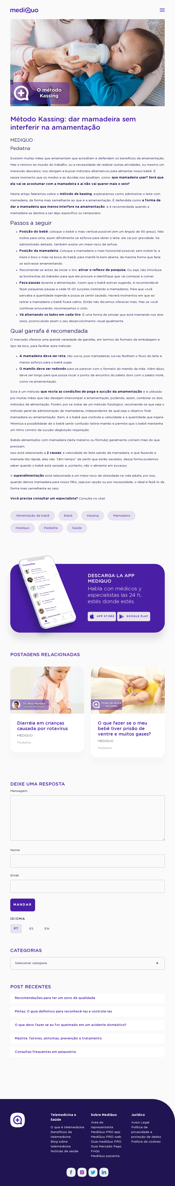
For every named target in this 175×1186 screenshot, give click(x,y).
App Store (105, 616)
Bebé (68, 515)
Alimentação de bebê (32, 515)
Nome (15, 850)
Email (14, 875)
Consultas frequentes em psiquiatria (45, 1052)
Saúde (77, 528)
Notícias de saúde (64, 1151)
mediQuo (21, 140)
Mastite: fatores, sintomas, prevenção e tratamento (58, 1038)
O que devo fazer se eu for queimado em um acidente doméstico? (70, 1025)
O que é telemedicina (67, 1127)
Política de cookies (146, 1141)
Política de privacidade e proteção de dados (146, 1132)
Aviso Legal (140, 1122)
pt (16, 928)
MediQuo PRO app (105, 1132)
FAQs (95, 1151)
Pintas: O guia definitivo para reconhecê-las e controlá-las (63, 1011)
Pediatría (51, 528)
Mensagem (18, 791)
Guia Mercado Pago (106, 1146)
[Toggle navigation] (161, 10)
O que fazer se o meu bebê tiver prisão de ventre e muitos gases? (124, 728)
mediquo (22, 528)
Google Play (137, 616)
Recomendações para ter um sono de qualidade (55, 998)
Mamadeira (121, 515)
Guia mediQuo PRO (106, 1141)
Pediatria (20, 148)
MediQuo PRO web (106, 1137)
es (31, 928)
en (46, 928)
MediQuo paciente (105, 1156)
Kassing (93, 515)
